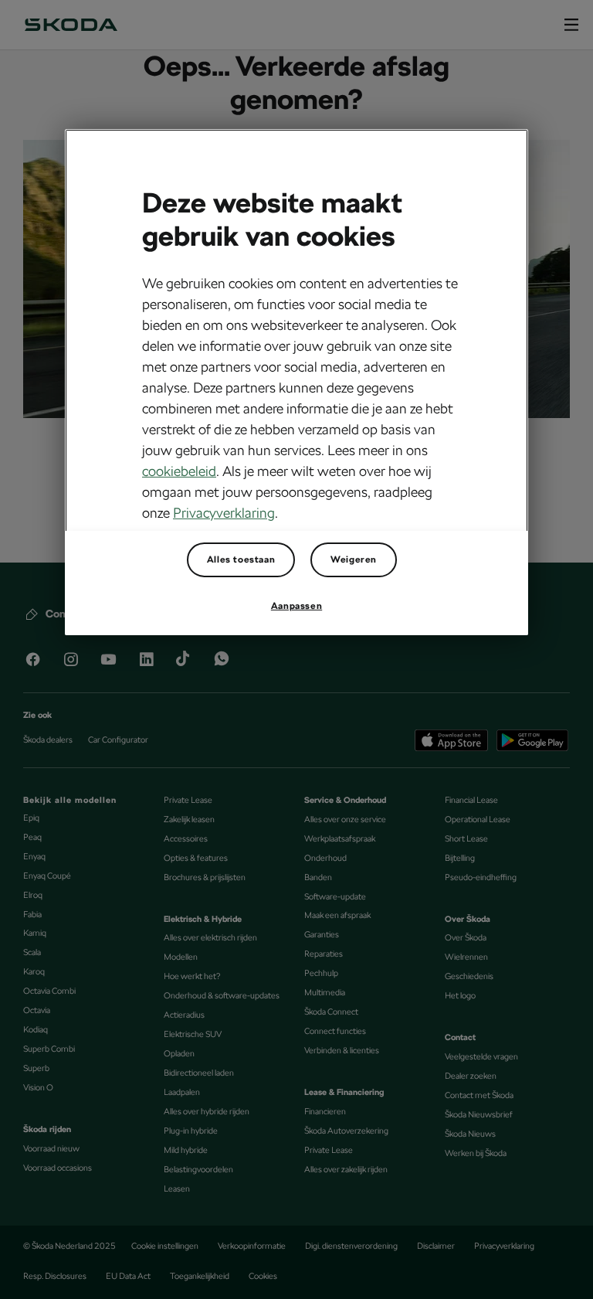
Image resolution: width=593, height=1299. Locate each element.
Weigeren (353, 559)
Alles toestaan (241, 559)
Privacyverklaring (224, 513)
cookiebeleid (179, 471)
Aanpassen (296, 605)
